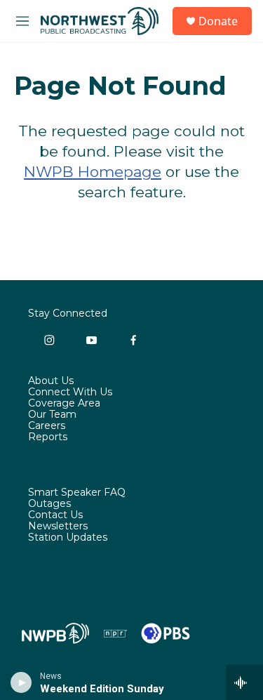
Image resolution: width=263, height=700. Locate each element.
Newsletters (58, 526)
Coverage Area (64, 403)
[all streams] (244, 682)
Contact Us (55, 515)
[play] (21, 682)
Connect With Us (70, 392)
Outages (49, 504)
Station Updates (67, 537)
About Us (51, 381)
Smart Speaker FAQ (77, 492)
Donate (218, 21)
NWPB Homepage (92, 171)
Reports (47, 437)
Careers (46, 426)
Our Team (52, 415)
